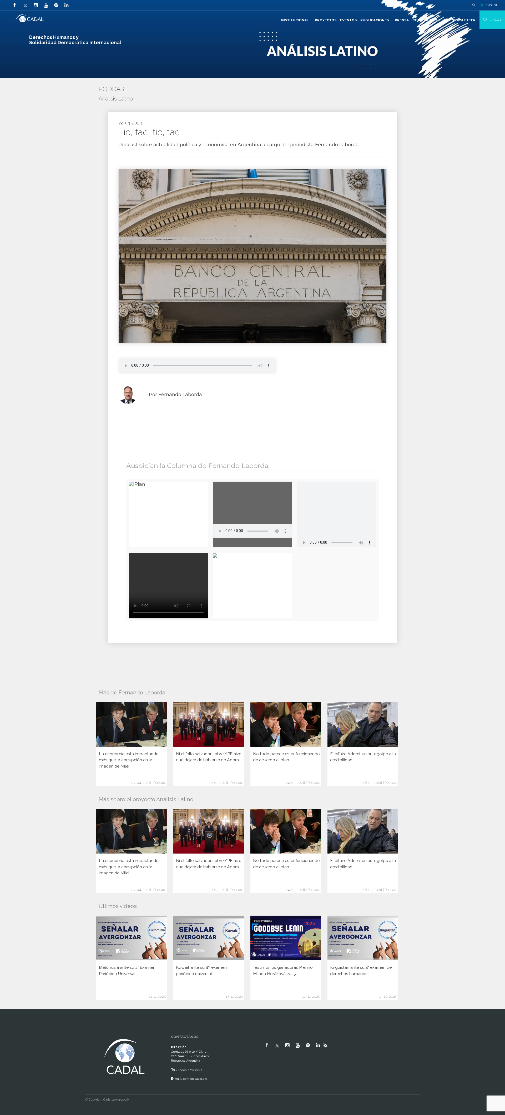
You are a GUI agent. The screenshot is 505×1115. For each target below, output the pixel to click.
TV (445, 20)
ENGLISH (492, 5)
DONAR (494, 20)
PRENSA (402, 20)
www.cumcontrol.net (10, 1033)
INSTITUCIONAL (295, 20)
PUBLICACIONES (374, 20)
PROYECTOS (325, 20)
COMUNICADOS (426, 20)
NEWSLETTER (464, 20)
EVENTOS (348, 20)
